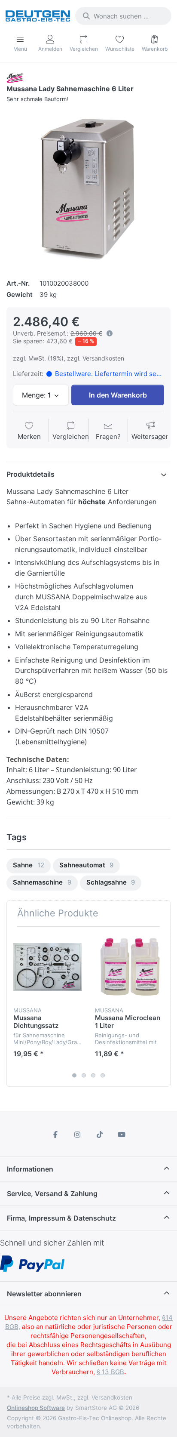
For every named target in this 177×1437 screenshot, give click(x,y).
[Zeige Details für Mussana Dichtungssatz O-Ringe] (47, 967)
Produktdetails (30, 474)
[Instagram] (77, 1134)
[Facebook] (55, 1134)
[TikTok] (99, 1134)
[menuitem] (28, 865)
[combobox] (123, 16)
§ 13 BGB (110, 1372)
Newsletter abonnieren (44, 1293)
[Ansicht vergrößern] (88, 187)
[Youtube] (122, 1134)
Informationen (30, 1169)
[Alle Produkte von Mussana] (15, 77)
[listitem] (88, 187)
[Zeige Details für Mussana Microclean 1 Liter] (129, 967)
